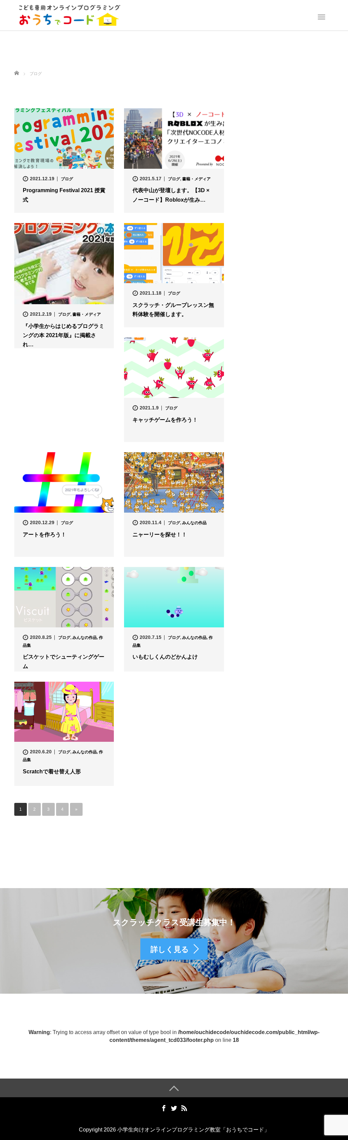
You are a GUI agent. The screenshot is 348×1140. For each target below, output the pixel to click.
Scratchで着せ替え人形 (52, 771)
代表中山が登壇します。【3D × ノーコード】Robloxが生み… (171, 194)
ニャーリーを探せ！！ (160, 534)
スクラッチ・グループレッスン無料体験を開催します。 (173, 309)
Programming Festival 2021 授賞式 (64, 194)
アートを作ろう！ (44, 534)
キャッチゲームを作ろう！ (165, 420)
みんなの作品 (194, 522)
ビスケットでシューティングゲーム (63, 661)
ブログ (67, 179)
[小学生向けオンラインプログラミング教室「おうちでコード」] (69, 14)
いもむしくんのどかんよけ (165, 657)
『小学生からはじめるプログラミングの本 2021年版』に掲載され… (63, 335)
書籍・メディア (196, 179)
